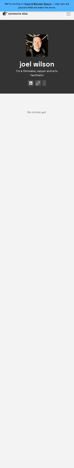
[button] (67, 14)
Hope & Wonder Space (37, 3)
